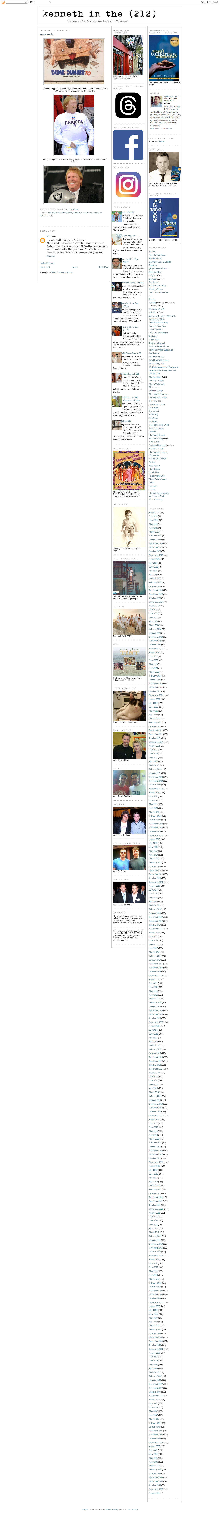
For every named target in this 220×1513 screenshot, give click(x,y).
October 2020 (155, 785)
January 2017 (155, 960)
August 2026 (154, 512)
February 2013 (155, 1143)
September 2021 (156, 742)
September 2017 (156, 929)
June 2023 (153, 660)
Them (151, 482)
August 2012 (154, 1166)
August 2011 (154, 1213)
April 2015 (153, 1041)
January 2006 (155, 1473)
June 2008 (153, 1361)
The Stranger (154, 469)
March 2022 (154, 719)
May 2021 (153, 757)
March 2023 (154, 672)
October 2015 (155, 1018)
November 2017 (156, 921)
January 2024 (155, 633)
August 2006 (154, 1446)
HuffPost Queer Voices (159, 346)
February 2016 (155, 1003)
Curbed (152, 299)
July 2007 (153, 1403)
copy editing (54, 213)
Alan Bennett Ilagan (157, 255)
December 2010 (156, 1244)
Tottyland (153, 486)
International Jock (156, 357)
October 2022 (155, 691)
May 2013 (153, 1131)
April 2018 (153, 901)
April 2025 (153, 575)
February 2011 (155, 1236)
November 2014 (156, 1061)
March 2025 (154, 578)
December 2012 (156, 1150)
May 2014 (153, 1084)
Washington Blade (157, 496)
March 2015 (154, 1045)
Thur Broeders (132, 1509)
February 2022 (155, 722)
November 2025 (156, 547)
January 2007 (155, 1427)
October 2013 (155, 1112)
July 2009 (153, 1310)
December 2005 (156, 1477)
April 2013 (153, 1135)
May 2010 (153, 1271)
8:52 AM (51, 256)
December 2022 (156, 683)
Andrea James (155, 258)
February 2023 (155, 676)
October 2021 (155, 738)
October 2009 (155, 1298)
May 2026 (153, 524)
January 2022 (155, 726)
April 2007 (153, 1415)
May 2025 (153, 571)
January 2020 (155, 820)
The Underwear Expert (158, 493)
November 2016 (156, 968)
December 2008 (156, 1337)
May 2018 (153, 898)
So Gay (152, 462)
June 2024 (153, 613)
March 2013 (154, 1139)
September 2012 (156, 1162)
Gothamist (153, 336)
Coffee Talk (126, 421)
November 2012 (156, 1154)
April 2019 (153, 855)
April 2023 (153, 668)
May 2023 (153, 664)
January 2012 (155, 1193)
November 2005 (156, 1481)
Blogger (85, 1509)
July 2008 (153, 1357)
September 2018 (156, 882)
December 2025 (156, 543)
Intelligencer (154, 353)
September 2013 (156, 1115)
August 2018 (154, 886)
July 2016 (153, 983)
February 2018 (155, 909)
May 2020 (153, 804)
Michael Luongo (156, 391)
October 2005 (155, 1485)
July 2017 (153, 936)
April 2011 (153, 1228)
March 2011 (154, 1232)
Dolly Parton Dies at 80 (131, 353)
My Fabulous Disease (158, 394)
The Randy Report (157, 435)
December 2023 (156, 637)
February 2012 (155, 1189)
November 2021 (156, 734)
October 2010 (155, 1252)
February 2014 (155, 1096)
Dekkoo (152, 303)
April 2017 (153, 948)
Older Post (103, 267)
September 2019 (156, 835)
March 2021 (154, 765)
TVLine (152, 489)
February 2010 (155, 1283)
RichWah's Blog (156, 438)
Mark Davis (79, 213)
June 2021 (153, 754)
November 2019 (156, 827)
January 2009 (155, 1333)
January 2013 (155, 1147)
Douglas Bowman (112, 1509)
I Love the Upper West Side (161, 350)
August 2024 (154, 606)
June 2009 (153, 1314)
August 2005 (154, 1493)
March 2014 (154, 1092)
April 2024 (153, 621)
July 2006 (153, 1450)
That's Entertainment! (158, 479)
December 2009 (156, 1291)
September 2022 (156, 695)
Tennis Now (154, 472)
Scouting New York (157, 445)
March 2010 (154, 1279)
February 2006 (155, 1470)
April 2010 (153, 1275)
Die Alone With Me (157, 309)
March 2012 (154, 1185)
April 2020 (153, 808)
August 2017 (154, 933)
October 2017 (155, 925)
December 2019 (156, 824)
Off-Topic (153, 401)
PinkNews (153, 418)
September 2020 (156, 789)
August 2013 (154, 1119)
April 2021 (153, 761)
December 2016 (156, 964)
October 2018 (155, 878)
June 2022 (153, 707)
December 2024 (156, 590)
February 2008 (155, 1376)
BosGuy (152, 279)
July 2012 (153, 1170)
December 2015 (156, 1010)
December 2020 (156, 777)
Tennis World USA (157, 476)
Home (74, 267)
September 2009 (156, 1302)
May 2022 (153, 711)
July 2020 (153, 796)
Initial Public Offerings (158, 360)
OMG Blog (153, 408)
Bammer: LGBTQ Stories (160, 262)
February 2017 (155, 956)
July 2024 (153, 610)
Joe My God (154, 374)
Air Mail (152, 252)
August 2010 (154, 1259)
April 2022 (153, 715)
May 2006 (153, 1458)
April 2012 (153, 1182)
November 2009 (156, 1294)
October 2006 (155, 1438)
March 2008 (154, 1372)
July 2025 (153, 563)
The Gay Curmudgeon (158, 333)
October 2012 (155, 1158)
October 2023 (155, 645)
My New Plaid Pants (158, 397)
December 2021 (156, 730)
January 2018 (155, 913)
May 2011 (153, 1224)
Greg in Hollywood (157, 343)
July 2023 (153, 656)
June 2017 (153, 940)
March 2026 (154, 532)
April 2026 (153, 528)
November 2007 (156, 1388)
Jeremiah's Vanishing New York (162, 370)
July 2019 (153, 843)
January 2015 (155, 1053)
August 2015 (154, 1026)
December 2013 (156, 1104)
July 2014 (153, 1077)
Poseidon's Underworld (159, 425)
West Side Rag (155, 500)
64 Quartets (154, 455)
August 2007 (154, 1400)
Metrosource (154, 387)
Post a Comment (47, 263)
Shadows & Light (156, 449)
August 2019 (154, 839)
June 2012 (153, 1174)
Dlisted (152, 312)
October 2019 (155, 831)
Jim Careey (67, 213)
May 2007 (153, 1411)
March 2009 (154, 1326)
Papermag (153, 414)
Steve (49, 236)
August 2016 (154, 979)
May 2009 (153, 1318)
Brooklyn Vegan (156, 289)
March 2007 (154, 1419)
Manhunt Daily (155, 377)
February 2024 (155, 629)
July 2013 (153, 1123)
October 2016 (155, 971)
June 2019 (153, 847)
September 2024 (156, 602)
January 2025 (155, 586)
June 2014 (153, 1080)
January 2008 (155, 1380)
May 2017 (153, 944)
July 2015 (153, 1030)
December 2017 (156, 917)
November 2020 (156, 781)
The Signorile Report (158, 452)
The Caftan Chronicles (158, 292)
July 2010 (153, 1263)
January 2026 (155, 540)
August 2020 (154, 792)
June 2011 (153, 1220)
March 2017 (154, 952)
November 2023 (156, 641)
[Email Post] (50, 215)
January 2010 (155, 1287)
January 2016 (155, 1006)
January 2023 (155, 680)
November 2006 (156, 1435)
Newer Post (45, 267)
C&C (151, 296)
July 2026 (153, 516)
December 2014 (156, 1057)
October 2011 (155, 1205)
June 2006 (153, 1454)
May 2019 (153, 851)
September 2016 (156, 975)
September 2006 (156, 1442)
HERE (161, 142)
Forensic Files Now (157, 326)
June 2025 (153, 567)
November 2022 (156, 687)
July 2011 (153, 1217)
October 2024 (155, 598)
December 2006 (156, 1431)
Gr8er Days (154, 340)
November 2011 (156, 1201)
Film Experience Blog (158, 322)
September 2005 (156, 1489)
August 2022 (154, 699)
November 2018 (156, 874)
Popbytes (153, 421)
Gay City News (155, 329)
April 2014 (153, 1088)
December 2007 (156, 1384)
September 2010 (156, 1256)
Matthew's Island (156, 380)
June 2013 (153, 1127)
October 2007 (155, 1392)
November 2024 (156, 594)
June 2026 (153, 520)
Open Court (154, 411)
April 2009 (153, 1322)
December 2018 (156, 870)
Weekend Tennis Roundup (132, 283)
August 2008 (154, 1353)
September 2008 (156, 1349)
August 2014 (154, 1073)
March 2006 (154, 1466)
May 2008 (153, 1364)
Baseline (153, 265)
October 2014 (155, 1065)
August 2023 (154, 652)
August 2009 (154, 1306)
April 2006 (153, 1462)
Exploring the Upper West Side (162, 316)
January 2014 (155, 1100)
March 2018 (154, 905)
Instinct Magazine (156, 363)
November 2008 (156, 1341)
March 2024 (154, 625)
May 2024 (153, 617)
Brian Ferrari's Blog (157, 286)
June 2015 (153, 1034)
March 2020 (154, 812)
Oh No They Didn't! (157, 404)
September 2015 (156, 1022)
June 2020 (153, 800)
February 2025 (155, 582)
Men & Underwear (156, 384)
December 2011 (156, 1197)
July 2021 (153, 750)
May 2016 (153, 991)
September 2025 (156, 555)
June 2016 (153, 987)
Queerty (152, 431)
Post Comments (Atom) (62, 272)
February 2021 (155, 769)
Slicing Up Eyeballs (157, 459)
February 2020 (155, 816)
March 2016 (154, 999)
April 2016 (153, 995)
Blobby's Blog (155, 272)
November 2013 (156, 1108)
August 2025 (154, 559)
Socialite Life (154, 466)
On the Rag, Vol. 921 (130, 374)
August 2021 (154, 746)
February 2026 (155, 536)
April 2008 (153, 1368)
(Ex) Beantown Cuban (158, 268)
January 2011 (155, 1240)
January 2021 (155, 773)
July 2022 (153, 703)
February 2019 (155, 862)
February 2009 (155, 1329)
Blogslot (152, 275)
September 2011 (156, 1209)
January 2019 (155, 866)
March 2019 (154, 859)
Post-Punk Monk (156, 428)
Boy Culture (154, 282)
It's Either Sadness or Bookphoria (163, 367)
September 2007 (156, 1396)
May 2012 (153, 1178)
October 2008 (155, 1345)
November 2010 (156, 1248)
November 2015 (156, 1014)
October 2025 (155, 551)
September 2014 (156, 1069)
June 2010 (153, 1267)
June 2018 (153, 894)
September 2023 (156, 648)
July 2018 (153, 890)
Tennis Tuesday (128, 212)
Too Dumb (46, 34)
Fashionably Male (156, 319)
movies (89, 213)
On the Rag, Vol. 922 (130, 236)
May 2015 (153, 1038)
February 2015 (155, 1049)
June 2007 (153, 1407)
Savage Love (154, 442)
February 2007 (155, 1423)
